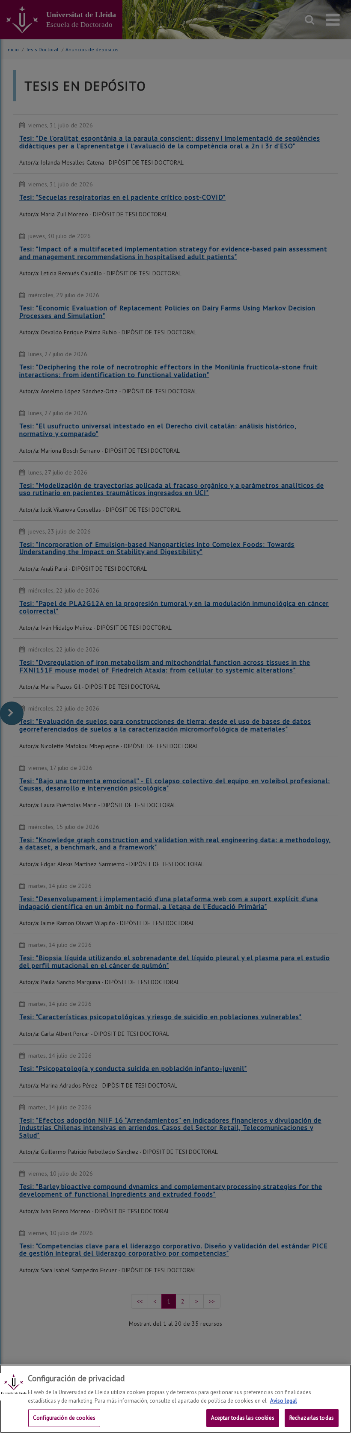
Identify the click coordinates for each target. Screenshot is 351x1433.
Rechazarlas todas (311, 1417)
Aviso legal (283, 1400)
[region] (175, 1399)
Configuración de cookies (64, 1417)
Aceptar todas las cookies (242, 1417)
